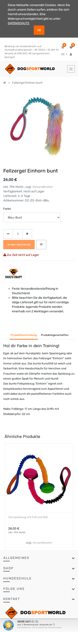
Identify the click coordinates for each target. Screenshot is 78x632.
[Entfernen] (8, 234)
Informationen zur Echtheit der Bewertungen (39, 627)
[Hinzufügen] (27, 234)
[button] (41, 244)
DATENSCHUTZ (18, 23)
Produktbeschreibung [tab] (23, 335)
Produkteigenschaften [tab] (54, 335)
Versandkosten (42, 187)
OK (39, 30)
